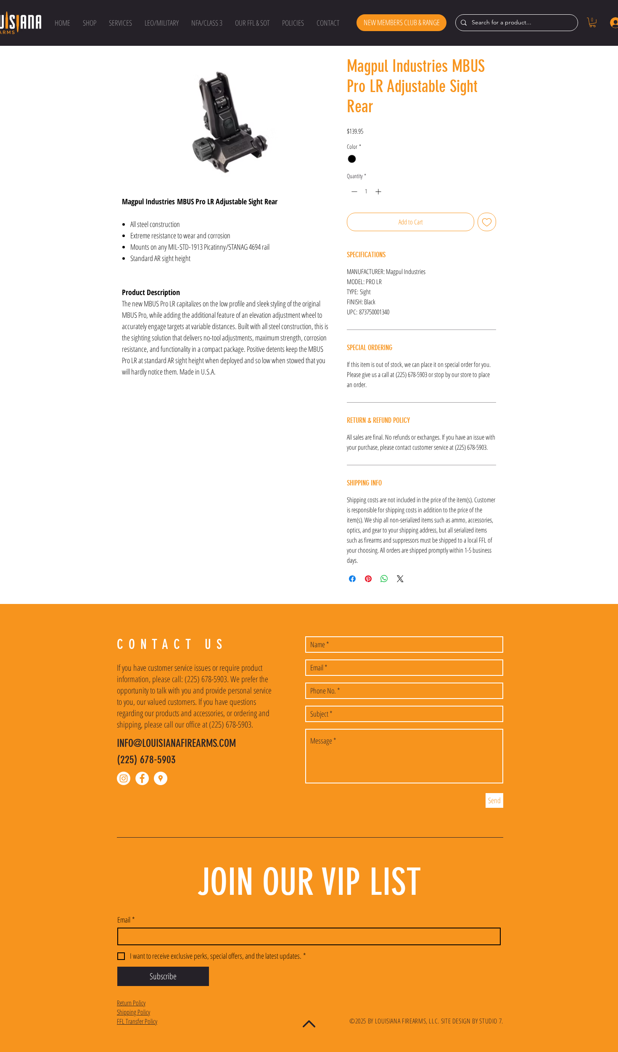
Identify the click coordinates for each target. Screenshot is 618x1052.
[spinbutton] (366, 191)
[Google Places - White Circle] (160, 778)
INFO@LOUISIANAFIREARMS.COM (176, 743)
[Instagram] (123, 778)
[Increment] (379, 191)
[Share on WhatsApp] (384, 579)
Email (126, 919)
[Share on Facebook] (352, 579)
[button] (90, 22)
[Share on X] (400, 579)
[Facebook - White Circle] (142, 778)
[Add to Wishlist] (487, 222)
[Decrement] (353, 191)
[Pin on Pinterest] (368, 579)
